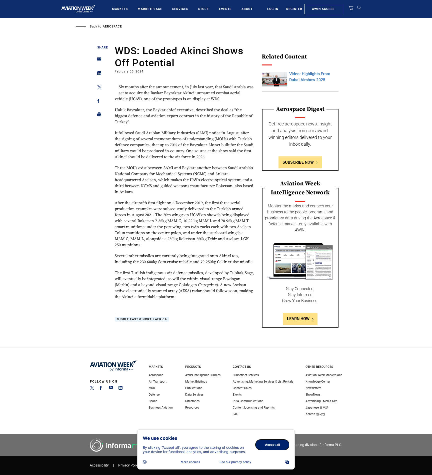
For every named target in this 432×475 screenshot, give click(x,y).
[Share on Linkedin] (97, 74)
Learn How (298, 318)
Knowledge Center (318, 381)
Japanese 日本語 (317, 407)
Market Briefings (196, 381)
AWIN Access (323, 9)
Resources (192, 407)
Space (153, 401)
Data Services (194, 394)
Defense (154, 394)
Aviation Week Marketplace (324, 375)
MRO (152, 388)
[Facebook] (102, 389)
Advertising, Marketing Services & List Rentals (263, 381)
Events (225, 9)
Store (203, 9)
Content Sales (242, 388)
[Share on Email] (97, 60)
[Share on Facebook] (97, 102)
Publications (193, 388)
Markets (120, 9)
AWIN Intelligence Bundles (202, 375)
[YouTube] (111, 389)
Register (294, 9)
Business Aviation (161, 407)
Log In (272, 9)
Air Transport (157, 381)
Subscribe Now (298, 162)
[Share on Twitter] (97, 88)
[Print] (97, 115)
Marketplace (150, 9)
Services (180, 9)
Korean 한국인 (315, 414)
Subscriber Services (246, 375)
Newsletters (313, 388)
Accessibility (99, 465)
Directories (192, 401)
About (247, 9)
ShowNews (313, 394)
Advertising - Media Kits (321, 401)
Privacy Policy (129, 465)
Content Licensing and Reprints (254, 407)
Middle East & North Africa (142, 319)
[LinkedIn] (120, 389)
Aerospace (112, 26)
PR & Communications (248, 401)
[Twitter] (92, 389)
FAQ (235, 414)
